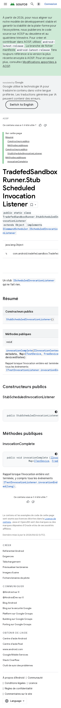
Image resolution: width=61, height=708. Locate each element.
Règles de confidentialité (18, 688)
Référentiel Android (13, 550)
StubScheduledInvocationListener (28, 319)
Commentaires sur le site (18, 694)
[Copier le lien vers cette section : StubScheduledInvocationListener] (6, 402)
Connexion (50, 4)
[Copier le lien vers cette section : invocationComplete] (38, 444)
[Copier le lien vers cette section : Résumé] (21, 299)
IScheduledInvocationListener (33, 280)
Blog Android (10, 602)
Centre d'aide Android (15, 638)
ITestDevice (33, 353)
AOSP (5, 118)
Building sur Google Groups (17, 618)
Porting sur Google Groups (17, 624)
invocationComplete (19, 350)
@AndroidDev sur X (13, 597)
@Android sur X (11, 592)
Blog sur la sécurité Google (17, 608)
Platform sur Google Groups (18, 613)
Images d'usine (11, 572)
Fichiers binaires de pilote (16, 577)
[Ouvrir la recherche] (32, 4)
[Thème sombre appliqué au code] (56, 412)
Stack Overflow (11, 660)
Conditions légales (15, 683)
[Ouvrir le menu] (5, 4)
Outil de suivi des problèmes (18, 665)
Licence (33, 683)
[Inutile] (45, 125)
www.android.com (13, 649)
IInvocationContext (47, 350)
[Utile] (40, 125)
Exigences (8, 556)
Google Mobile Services (15, 654)
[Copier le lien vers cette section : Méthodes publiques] (46, 434)
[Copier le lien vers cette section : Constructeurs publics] (49, 387)
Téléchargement (12, 561)
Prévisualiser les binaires (15, 567)
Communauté (35, 677)
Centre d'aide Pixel (13, 643)
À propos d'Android (13, 677)
